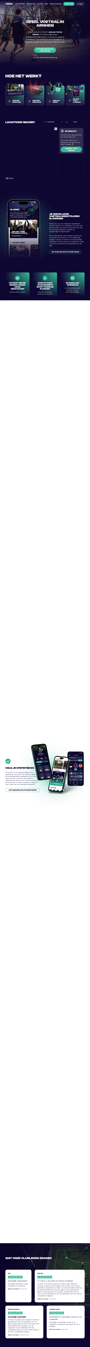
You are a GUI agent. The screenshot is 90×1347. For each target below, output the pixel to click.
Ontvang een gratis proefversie (65, 252)
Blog (46, 4)
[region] (31, 153)
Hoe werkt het (20, 4)
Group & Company (55, 4)
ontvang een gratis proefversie (45, 50)
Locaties (40, 4)
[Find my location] (55, 129)
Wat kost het (31, 4)
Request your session (71, 149)
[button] (54, 122)
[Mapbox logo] (10, 178)
